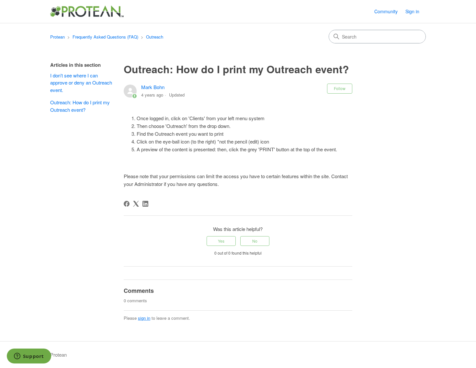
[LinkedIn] (145, 204)
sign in (144, 318)
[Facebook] (127, 204)
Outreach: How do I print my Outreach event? (80, 106)
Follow (340, 88)
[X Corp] (136, 204)
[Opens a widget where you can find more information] (28, 357)
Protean (57, 37)
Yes (221, 241)
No (254, 241)
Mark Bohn (152, 87)
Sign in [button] (412, 11)
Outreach (154, 37)
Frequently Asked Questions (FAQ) (105, 37)
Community (386, 11)
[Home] (87, 11)
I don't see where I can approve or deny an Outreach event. (81, 82)
